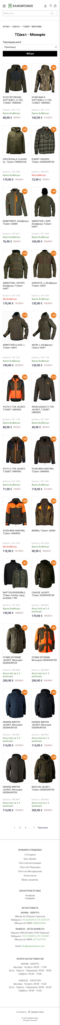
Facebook (30, 895)
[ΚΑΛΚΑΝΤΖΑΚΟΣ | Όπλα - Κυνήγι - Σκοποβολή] (24, 6)
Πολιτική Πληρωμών (30, 867)
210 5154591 (43, 936)
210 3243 (41, 919)
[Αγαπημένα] (50, 6)
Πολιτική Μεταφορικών (30, 871)
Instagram (30, 898)
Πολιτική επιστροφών (30, 863)
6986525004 (39, 923)
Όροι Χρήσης (30, 859)
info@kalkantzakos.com (33, 946)
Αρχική (6, 27)
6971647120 (39, 939)
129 (48, 919)
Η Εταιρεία (30, 855)
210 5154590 (28, 936)
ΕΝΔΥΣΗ (16, 27)
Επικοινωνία (30, 876)
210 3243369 (28, 919)
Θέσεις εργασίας (30, 880)
